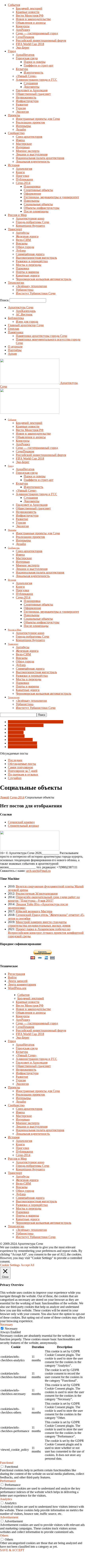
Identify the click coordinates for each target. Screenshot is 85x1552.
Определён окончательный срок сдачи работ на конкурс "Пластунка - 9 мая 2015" (44, 898)
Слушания (31, 83)
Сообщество (16, 133)
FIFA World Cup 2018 (30, 44)
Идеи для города (27, 321)
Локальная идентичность (33, 161)
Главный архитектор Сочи (26, 325)
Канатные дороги (28, 275)
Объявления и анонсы (31, 22)
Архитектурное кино (30, 218)
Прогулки (22, 175)
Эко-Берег (22, 47)
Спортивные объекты (38, 190)
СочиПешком (25, 37)
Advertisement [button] (9, 1517)
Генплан (13, 328)
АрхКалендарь (26, 311)
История (13, 165)
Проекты (14, 115)
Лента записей (17, 981)
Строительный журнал (23, 825)
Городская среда (27, 58)
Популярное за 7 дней (22, 771)
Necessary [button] (6, 1324)
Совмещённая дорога (30, 254)
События (14, 5)
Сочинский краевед (21, 822)
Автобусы (22, 232)
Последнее (15, 760)
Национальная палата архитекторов (40, 158)
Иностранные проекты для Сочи (38, 118)
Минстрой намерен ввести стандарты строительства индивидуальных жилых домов (39, 923)
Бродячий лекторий (29, 8)
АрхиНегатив (25, 54)
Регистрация (16, 974)
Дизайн (21, 129)
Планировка (32, 186)
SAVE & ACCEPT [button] (12, 1550)
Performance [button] (8, 1481)
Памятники (15, 332)
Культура (22, 69)
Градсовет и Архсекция (31, 90)
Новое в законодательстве (33, 19)
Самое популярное (20, 767)
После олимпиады (36, 211)
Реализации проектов (30, 122)
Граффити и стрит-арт (38, 65)
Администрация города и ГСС (36, 79)
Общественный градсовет (33, 94)
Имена (20, 140)
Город (12, 51)
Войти (12, 977)
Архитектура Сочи (20, 307)
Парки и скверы (34, 62)
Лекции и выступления (31, 154)
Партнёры (15, 350)
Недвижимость (26, 97)
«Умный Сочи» (26, 76)
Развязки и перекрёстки (32, 261)
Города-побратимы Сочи (32, 222)
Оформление (32, 193)
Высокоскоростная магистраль (36, 257)
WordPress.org (17, 988)
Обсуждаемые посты (22, 763)
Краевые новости (27, 12)
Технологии (16, 282)
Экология (22, 111)
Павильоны (31, 200)
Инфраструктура (27, 101)
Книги (20, 172)
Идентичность (33, 72)
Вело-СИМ (23, 240)
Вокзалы (21, 243)
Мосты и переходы (28, 264)
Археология (24, 168)
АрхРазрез (23, 29)
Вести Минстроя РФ (29, 15)
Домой (4, 797)
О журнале (15, 346)
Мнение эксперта (27, 151)
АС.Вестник (24, 314)
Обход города (25, 247)
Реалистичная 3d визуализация (37, 893)
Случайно (14, 778)
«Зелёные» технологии (31, 286)
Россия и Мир (17, 215)
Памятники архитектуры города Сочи (41, 336)
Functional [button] (6, 1462)
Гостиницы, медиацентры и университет (51, 197)
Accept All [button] (27, 1265)
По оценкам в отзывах (23, 774)
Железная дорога (27, 236)
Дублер (21, 250)
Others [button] (4, 1535)
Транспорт (15, 229)
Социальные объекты (38, 204)
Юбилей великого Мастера (34, 911)
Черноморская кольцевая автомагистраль (43, 279)
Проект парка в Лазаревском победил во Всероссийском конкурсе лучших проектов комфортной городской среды (46, 932)
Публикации (24, 179)
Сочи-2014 (23, 183)
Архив (12, 353)
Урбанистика (24, 289)
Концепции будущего (30, 225)
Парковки (22, 268)
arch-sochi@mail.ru (38, 870)
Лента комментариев (22, 984)
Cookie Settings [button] (10, 1265)
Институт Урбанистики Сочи (36, 293)
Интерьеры (23, 126)
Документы (31, 86)
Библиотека (16, 318)
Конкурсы (22, 26)
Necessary (11, 1328)
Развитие (22, 104)
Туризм (21, 108)
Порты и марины (27, 272)
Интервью (23, 147)
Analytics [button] (6, 1499)
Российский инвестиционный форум (41, 40)
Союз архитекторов (29, 136)
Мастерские (24, 143)
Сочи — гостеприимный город (37, 33)
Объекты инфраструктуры (41, 208)
